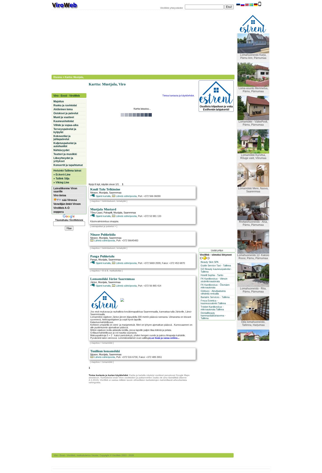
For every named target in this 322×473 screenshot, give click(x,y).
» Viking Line (61, 182)
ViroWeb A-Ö (61, 207)
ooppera (58, 211)
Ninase (94, 192)
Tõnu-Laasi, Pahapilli (101, 212)
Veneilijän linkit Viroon (67, 204)
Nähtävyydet (61, 150)
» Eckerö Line (62, 174)
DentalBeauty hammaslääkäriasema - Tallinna (213, 316)
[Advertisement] (140, 41)
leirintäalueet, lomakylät (114, 201)
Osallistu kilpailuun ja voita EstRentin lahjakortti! (216, 108)
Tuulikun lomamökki (105, 351)
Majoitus (58, 101)
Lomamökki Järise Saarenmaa (112, 279)
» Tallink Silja (61, 178)
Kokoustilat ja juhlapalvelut (62, 138)
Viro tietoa (59, 195)
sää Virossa (69, 200)
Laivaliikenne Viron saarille (65, 190)
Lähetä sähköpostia (126, 196)
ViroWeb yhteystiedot (171, 8)
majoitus (95, 201)
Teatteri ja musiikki (65, 154)
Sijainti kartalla (103, 196)
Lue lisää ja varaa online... (164, 338)
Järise (93, 282)
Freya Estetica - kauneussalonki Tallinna (213, 302)
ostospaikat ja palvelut (102, 226)
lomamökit (107, 343)
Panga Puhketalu (102, 256)
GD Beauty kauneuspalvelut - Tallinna (216, 270)
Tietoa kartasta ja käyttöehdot (178, 95)
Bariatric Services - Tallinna (215, 297)
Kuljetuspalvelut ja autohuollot (64, 145)
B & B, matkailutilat (111, 270)
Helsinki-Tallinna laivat (67, 170)
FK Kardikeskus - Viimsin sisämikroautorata (214, 280)
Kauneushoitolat (63, 121)
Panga (93, 259)
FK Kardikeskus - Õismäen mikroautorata (215, 286)
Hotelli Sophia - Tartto (212, 275)
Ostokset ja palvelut (65, 113)
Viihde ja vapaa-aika (65, 125)
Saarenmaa (115, 192)
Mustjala (103, 192)
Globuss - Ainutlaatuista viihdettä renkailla (213, 292)
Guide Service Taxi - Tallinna (216, 265)
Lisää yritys (217, 250)
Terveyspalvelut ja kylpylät (64, 131)
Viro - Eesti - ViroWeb (66, 95)
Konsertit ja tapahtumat (68, 165)
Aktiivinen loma (63, 109)
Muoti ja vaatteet (63, 117)
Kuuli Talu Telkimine (105, 189)
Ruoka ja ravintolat (65, 105)
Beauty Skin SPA (209, 262)
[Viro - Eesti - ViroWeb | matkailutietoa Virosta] (64, 8)
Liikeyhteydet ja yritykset (63, 160)
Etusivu (57, 77)
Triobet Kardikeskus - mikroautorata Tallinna (212, 308)
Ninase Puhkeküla (103, 234)
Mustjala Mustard (103, 209)
